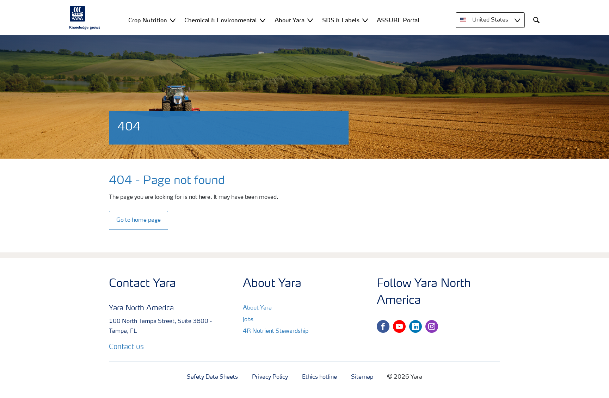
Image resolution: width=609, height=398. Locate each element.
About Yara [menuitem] (289, 20)
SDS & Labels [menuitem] (340, 20)
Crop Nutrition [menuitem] (147, 20)
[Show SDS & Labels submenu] (365, 20)
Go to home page (138, 220)
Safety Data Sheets (212, 377)
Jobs (248, 320)
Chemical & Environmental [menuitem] (220, 20)
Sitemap (362, 377)
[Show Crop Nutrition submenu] (173, 20)
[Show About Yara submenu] (310, 20)
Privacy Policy (270, 377)
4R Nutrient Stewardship (275, 331)
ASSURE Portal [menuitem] (398, 20)
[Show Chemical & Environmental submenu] (262, 20)
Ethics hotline (319, 377)
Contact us (126, 347)
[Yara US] (84, 18)
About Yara (257, 308)
